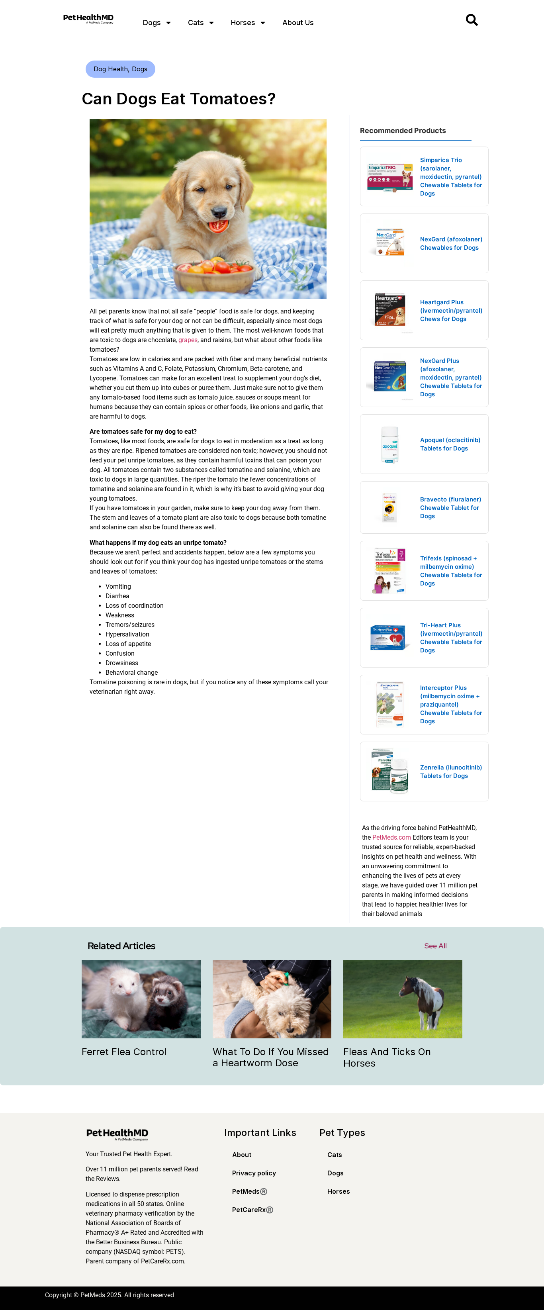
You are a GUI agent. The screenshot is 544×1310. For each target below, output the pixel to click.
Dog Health (111, 69)
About (241, 1155)
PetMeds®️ (250, 1191)
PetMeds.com (391, 837)
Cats (196, 22)
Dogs (152, 22)
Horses (243, 22)
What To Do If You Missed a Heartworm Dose (271, 1057)
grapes (188, 340)
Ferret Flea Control (124, 1051)
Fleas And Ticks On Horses (387, 1057)
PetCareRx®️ (253, 1210)
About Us (298, 22)
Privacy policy (254, 1173)
